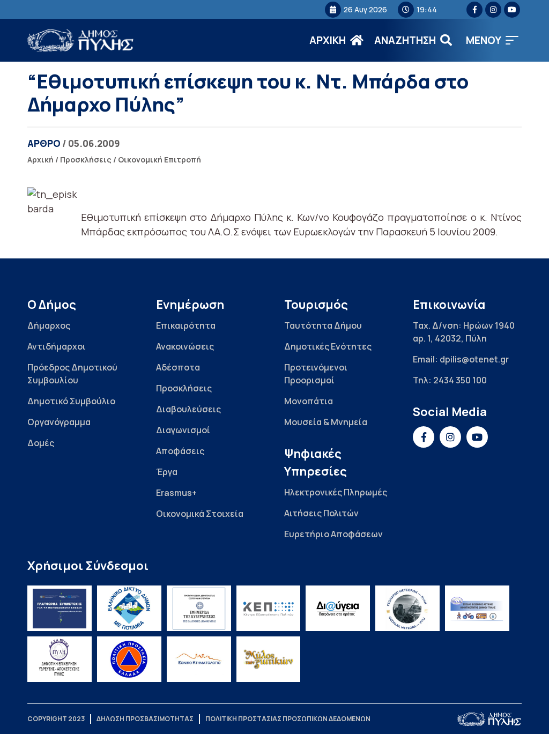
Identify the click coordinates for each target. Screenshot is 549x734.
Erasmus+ (176, 493)
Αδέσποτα (178, 367)
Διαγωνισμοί (183, 430)
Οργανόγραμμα (59, 422)
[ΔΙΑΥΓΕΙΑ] (338, 608)
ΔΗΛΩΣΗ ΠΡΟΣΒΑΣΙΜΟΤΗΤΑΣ (145, 718)
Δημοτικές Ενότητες (328, 346)
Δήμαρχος (48, 325)
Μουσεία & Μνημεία (325, 422)
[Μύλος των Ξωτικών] (268, 659)
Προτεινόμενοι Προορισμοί (315, 373)
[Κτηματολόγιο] (199, 659)
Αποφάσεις (180, 451)
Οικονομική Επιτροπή (159, 159)
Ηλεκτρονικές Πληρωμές (335, 492)
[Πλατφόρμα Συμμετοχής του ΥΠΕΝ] (59, 608)
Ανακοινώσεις (185, 346)
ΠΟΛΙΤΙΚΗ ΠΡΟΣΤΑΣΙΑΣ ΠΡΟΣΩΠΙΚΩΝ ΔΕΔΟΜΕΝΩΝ (287, 718)
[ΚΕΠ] (268, 608)
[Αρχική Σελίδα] (81, 40)
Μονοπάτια (308, 401)
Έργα (166, 472)
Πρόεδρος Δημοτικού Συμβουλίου (72, 373)
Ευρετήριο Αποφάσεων (333, 534)
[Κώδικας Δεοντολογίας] (199, 608)
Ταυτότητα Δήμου (323, 325)
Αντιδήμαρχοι (56, 346)
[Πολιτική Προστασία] (129, 659)
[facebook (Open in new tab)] (474, 10)
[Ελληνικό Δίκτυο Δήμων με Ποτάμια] (129, 608)
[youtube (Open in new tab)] (512, 10)
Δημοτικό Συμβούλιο (71, 401)
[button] (492, 40)
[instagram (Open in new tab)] (493, 10)
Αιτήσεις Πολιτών (321, 513)
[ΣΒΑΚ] (477, 608)
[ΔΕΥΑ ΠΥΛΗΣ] (59, 659)
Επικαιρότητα (186, 325)
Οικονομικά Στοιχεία (199, 514)
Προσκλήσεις (86, 159)
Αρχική (40, 159)
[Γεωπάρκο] (407, 608)
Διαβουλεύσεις (188, 409)
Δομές (40, 443)
